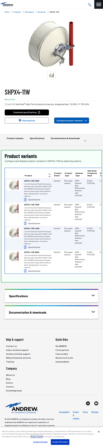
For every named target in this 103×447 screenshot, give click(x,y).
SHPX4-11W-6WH (31, 252)
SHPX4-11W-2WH (31, 181)
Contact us (11, 346)
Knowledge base (14, 390)
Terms (85, 412)
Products (17, 12)
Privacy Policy (36, 436)
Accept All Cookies (60, 442)
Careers (10, 386)
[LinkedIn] (88, 403)
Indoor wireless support (17, 350)
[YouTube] (96, 403)
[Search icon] (89, 4)
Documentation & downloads (65, 138)
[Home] (21, 407)
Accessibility (64, 412)
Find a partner (28, 120)
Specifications (37, 138)
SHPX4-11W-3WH (31, 204)
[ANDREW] (6, 4)
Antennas (42, 12)
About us (10, 375)
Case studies (62, 354)
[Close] (99, 432)
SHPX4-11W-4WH (31, 228)
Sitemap (94, 412)
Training (10, 361)
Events (9, 382)
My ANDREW (61, 346)
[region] (51, 437)
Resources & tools (64, 357)
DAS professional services (18, 357)
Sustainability (62, 361)
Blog (8, 379)
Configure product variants (69, 120)
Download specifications (25, 112)
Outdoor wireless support (18, 354)
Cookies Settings (40, 442)
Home (7, 12)
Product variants (15, 138)
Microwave (29, 12)
